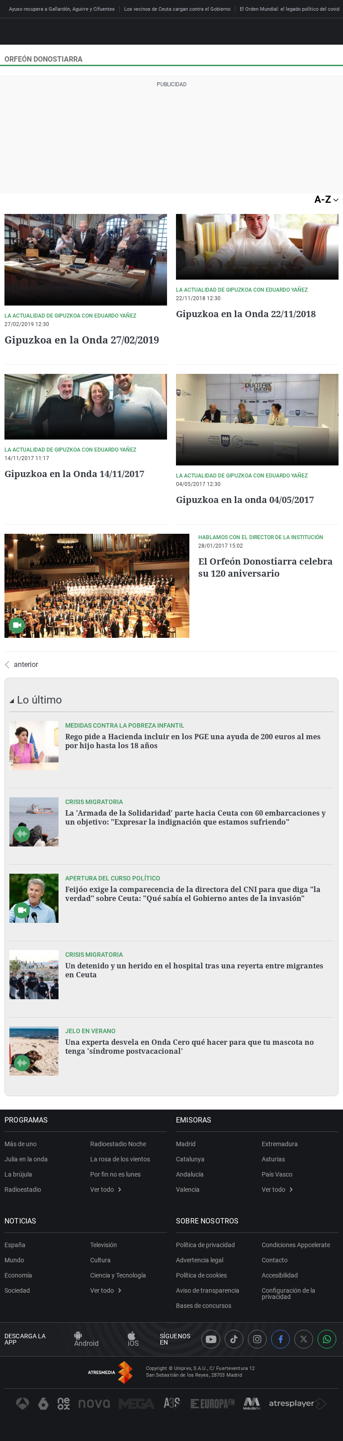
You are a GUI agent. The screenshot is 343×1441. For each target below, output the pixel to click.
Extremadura (280, 1144)
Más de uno (20, 1144)
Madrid (186, 1144)
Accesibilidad (280, 1275)
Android (86, 1343)
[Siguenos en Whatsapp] (327, 1339)
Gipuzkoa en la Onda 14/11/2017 (74, 474)
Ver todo (102, 1189)
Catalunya (190, 1159)
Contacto (275, 1260)
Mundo (14, 1260)
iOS (133, 1343)
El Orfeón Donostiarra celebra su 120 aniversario (265, 567)
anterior (26, 665)
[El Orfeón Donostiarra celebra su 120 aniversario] (96, 586)
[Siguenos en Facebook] (280, 1339)
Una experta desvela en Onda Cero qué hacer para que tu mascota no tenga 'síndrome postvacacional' (189, 1046)
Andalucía (190, 1174)
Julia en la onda (26, 1159)
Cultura (100, 1260)
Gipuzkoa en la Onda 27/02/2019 (81, 339)
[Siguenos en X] (303, 1339)
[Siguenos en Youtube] (210, 1339)
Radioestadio (22, 1189)
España (14, 1244)
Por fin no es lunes (115, 1174)
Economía (18, 1275)
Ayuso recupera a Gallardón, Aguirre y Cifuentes (62, 9)
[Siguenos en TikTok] (234, 1339)
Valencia (188, 1189)
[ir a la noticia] (34, 745)
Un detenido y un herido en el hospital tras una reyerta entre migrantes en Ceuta (194, 970)
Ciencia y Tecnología (118, 1275)
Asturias (273, 1159)
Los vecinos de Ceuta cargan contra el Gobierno (177, 9)
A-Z (323, 199)
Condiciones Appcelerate (296, 1244)
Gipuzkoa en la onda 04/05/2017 (245, 500)
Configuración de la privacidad (288, 1293)
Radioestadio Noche (118, 1144)
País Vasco (277, 1174)
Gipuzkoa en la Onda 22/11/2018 (246, 314)
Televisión (103, 1244)
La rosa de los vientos (120, 1159)
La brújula (18, 1174)
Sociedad (17, 1290)
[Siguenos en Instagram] (257, 1339)
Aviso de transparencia (207, 1290)
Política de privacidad (205, 1244)
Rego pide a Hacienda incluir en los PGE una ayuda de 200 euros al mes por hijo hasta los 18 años (193, 741)
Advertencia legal (199, 1260)
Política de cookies (201, 1275)
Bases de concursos (203, 1305)
